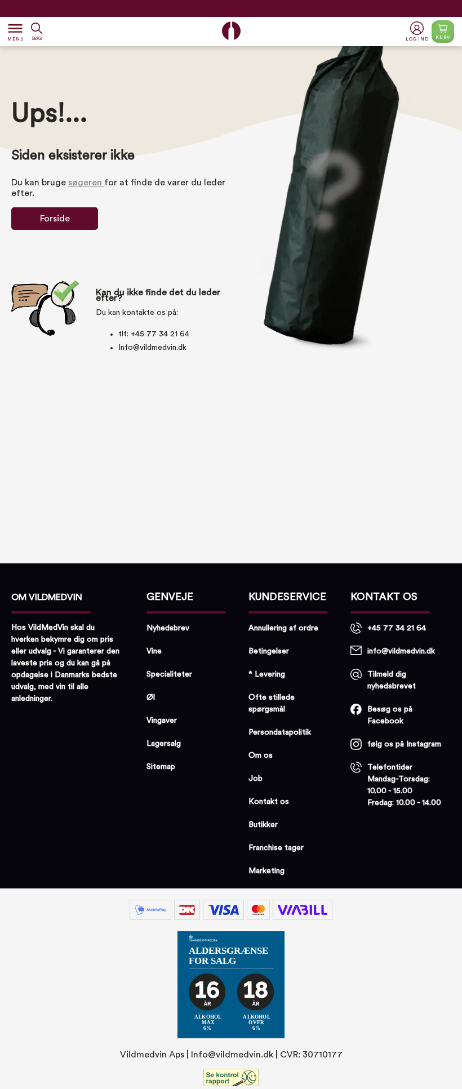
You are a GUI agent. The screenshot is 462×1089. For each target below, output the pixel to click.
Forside (55, 218)
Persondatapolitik (279, 732)
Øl (150, 697)
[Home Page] (231, 30)
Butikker (263, 825)
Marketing (266, 871)
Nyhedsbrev (167, 628)
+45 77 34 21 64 (396, 628)
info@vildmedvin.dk (401, 651)
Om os (260, 755)
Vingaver (161, 720)
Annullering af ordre (283, 628)
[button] (418, 31)
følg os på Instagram (404, 744)
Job (255, 779)
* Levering (266, 674)
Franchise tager (276, 848)
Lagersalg (163, 744)
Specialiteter (169, 674)
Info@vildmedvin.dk (152, 348)
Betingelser (268, 651)
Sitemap (160, 767)
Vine (154, 651)
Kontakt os (268, 802)
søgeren (86, 182)
